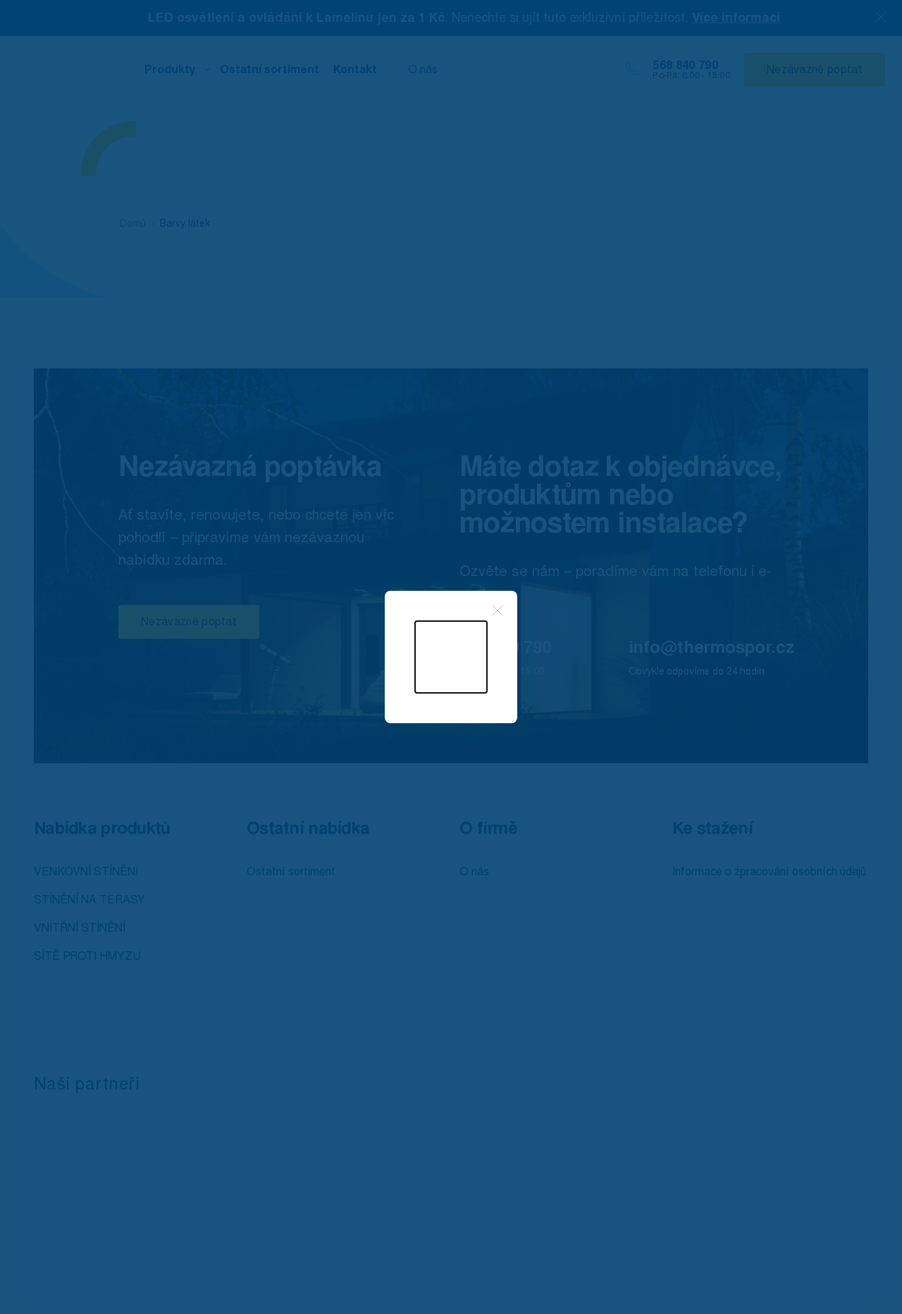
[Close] (497, 610)
